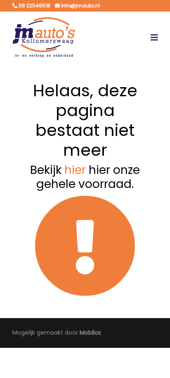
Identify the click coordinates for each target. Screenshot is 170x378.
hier (75, 170)
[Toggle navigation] (154, 37)
